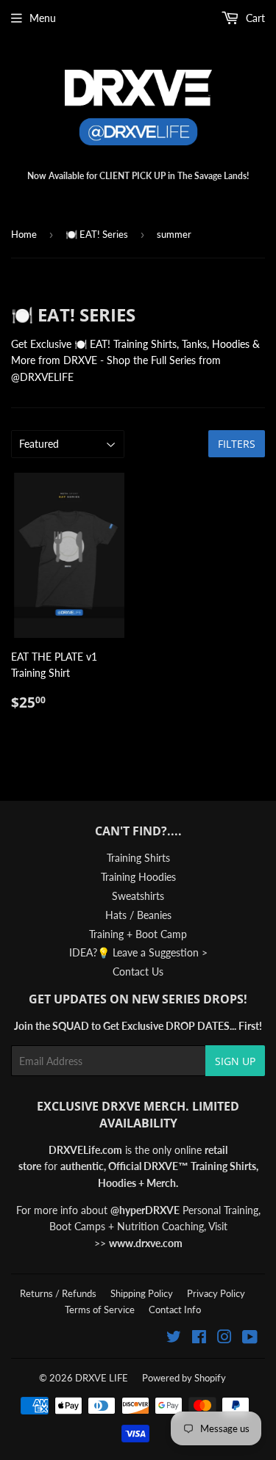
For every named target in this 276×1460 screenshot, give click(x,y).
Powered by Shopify (184, 1378)
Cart (254, 18)
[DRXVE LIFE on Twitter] (173, 1338)
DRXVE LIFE (101, 1378)
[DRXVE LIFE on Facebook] (199, 1338)
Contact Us (138, 971)
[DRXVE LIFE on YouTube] (250, 1338)
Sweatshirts (138, 896)
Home (24, 234)
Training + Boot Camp (138, 934)
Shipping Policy (141, 1293)
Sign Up (235, 1061)
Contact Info (175, 1309)
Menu (42, 18)
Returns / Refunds (58, 1293)
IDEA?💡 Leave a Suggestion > (138, 952)
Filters (236, 444)
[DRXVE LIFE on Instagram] (224, 1338)
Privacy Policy (216, 1293)
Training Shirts (138, 857)
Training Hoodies (138, 877)
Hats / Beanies (138, 915)
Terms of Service (100, 1309)
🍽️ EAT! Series (97, 234)
